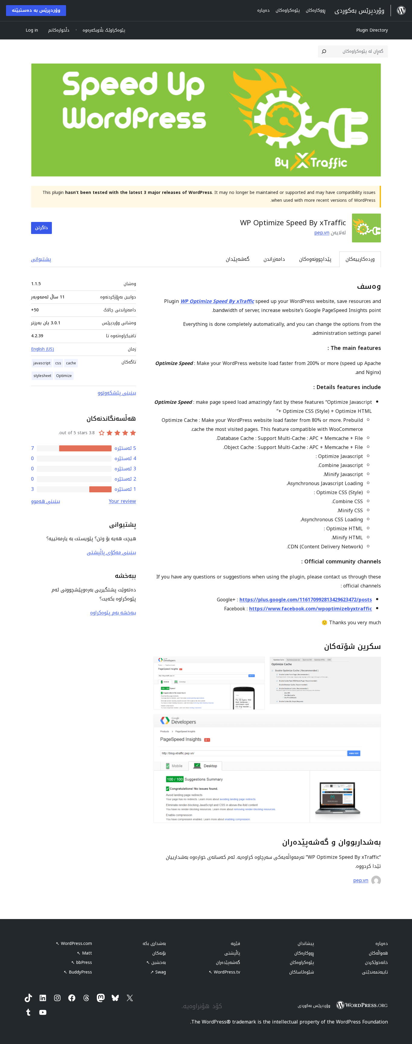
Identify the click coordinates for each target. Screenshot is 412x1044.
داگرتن (41, 228)
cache (71, 363)
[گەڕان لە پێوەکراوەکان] (324, 51)
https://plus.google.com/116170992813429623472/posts (305, 599)
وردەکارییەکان (360, 259)
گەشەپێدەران (228, 962)
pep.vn (321, 232)
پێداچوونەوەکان (315, 259)
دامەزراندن (274, 259)
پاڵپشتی (232, 953)
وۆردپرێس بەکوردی (314, 1005)
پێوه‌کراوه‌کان (302, 962)
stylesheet (42, 375)
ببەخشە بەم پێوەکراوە (113, 612)
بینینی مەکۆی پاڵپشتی (111, 552)
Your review (122, 501)
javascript (41, 363)
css (58, 363)
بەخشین (156, 962)
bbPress (81, 962)
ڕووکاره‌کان (304, 953)
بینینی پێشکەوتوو (117, 392)
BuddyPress (78, 972)
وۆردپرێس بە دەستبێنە (36, 10)
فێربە (235, 944)
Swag (158, 972)
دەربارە (382, 944)
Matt (84, 953)
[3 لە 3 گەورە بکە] (373, 723)
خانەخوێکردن (376, 962)
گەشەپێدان (237, 259)
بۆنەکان (159, 953)
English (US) (42, 349)
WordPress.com (74, 944)
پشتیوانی (41, 259)
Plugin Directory (372, 30)
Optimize (64, 375)
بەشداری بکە (154, 944)
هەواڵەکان (378, 953)
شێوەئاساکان (301, 972)
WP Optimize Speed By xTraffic (217, 301)
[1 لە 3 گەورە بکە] (373, 665)
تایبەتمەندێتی (375, 972)
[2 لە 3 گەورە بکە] (257, 665)
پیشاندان (306, 944)
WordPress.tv (224, 972)
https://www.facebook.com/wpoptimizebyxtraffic (310, 608)
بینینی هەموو (45, 501)
